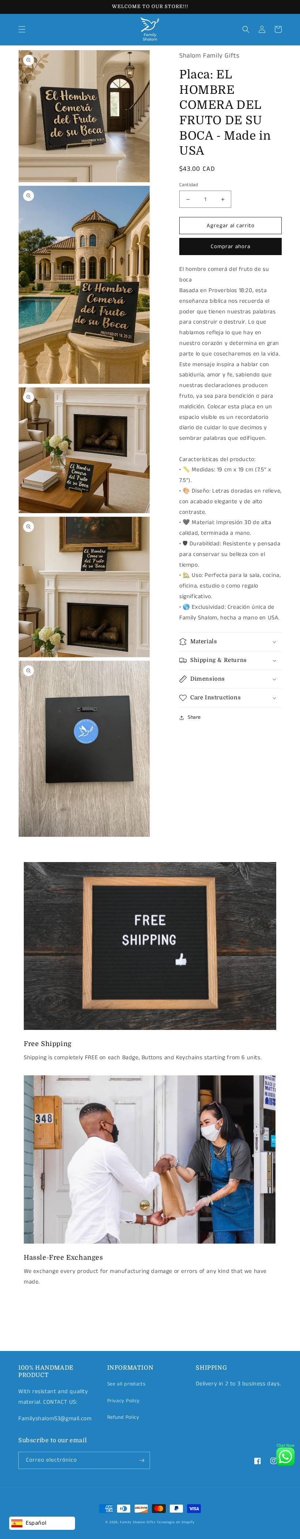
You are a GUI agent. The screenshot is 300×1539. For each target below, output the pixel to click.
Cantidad (188, 184)
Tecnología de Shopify (176, 1522)
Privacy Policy (123, 1400)
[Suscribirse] (142, 1460)
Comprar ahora (230, 246)
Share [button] (194, 717)
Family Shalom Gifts (137, 1522)
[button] (22, 29)
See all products (126, 1384)
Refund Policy (123, 1417)
